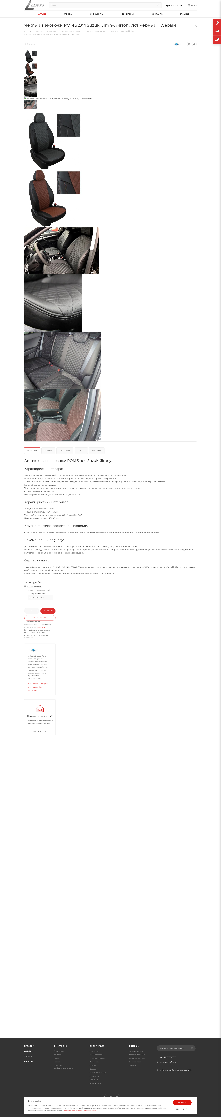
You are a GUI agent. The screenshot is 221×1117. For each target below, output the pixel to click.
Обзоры (132, 1065)
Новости (57, 1062)
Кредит (93, 1065)
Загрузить (41, 627)
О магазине (60, 1046)
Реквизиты (94, 1076)
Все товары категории (38, 683)
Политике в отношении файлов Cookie (79, 1111)
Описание (32, 450)
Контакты (58, 1055)
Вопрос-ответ (135, 1062)
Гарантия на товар (98, 1073)
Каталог (29, 1046)
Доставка (96, 450)
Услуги (28, 1056)
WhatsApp (117, 1097)
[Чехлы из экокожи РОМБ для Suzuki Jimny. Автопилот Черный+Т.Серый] (53, 140)
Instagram (110, 1097)
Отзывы (48, 450)
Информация (97, 1046)
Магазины (94, 1051)
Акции (28, 1051)
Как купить (65, 450)
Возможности (95, 1083)
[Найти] (158, 5)
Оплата (81, 450)
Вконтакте (104, 1097)
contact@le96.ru (168, 1062)
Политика (94, 1080)
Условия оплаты (96, 1055)
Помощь (134, 1046)
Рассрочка (94, 1062)
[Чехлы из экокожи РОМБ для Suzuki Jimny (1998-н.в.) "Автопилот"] (53, 198)
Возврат (93, 1069)
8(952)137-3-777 (174, 5)
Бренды (28, 1061)
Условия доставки (97, 1058)
